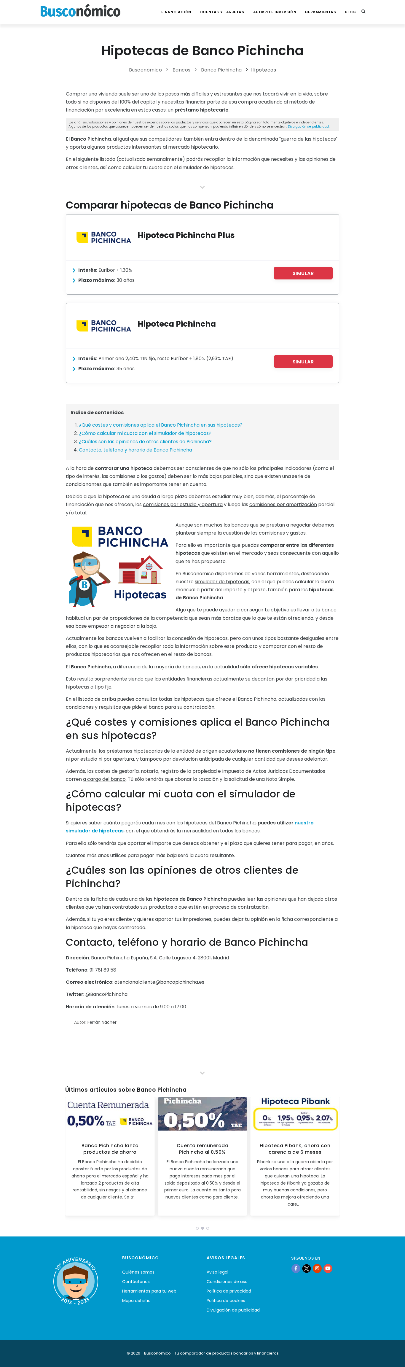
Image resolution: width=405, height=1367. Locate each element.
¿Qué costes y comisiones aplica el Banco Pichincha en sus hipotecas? (161, 425)
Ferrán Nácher (102, 1022)
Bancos (182, 69)
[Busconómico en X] (306, 1268)
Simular (303, 273)
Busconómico (145, 69)
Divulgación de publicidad (308, 126)
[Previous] (71, 1158)
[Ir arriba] (391, 1356)
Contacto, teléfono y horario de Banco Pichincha (135, 449)
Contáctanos (136, 1282)
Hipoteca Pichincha (177, 323)
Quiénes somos (138, 1272)
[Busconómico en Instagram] (317, 1268)
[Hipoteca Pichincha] (103, 326)
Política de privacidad (229, 1291)
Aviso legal (217, 1272)
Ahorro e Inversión (274, 12)
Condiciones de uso (227, 1282)
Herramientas (320, 12)
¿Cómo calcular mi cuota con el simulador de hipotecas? (145, 433)
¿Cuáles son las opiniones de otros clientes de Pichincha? (145, 441)
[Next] (334, 1158)
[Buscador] (363, 12)
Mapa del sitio (136, 1301)
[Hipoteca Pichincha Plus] (103, 237)
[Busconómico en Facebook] (296, 1268)
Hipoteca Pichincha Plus (186, 235)
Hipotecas (263, 69)
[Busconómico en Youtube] (328, 1268)
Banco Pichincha (221, 69)
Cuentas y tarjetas (222, 12)
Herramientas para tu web (149, 1291)
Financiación (176, 12)
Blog (350, 12)
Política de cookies (226, 1301)
